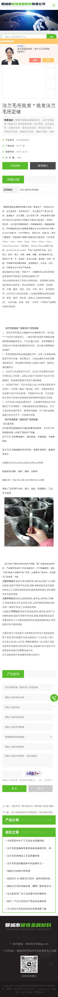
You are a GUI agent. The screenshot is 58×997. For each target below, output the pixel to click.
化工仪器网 (27, 992)
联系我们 (43, 165)
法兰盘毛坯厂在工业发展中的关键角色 (26, 893)
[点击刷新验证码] (33, 773)
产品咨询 (15, 165)
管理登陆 (38, 992)
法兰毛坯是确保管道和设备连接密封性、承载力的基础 (30, 848)
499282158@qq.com (36, 944)
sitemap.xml (44, 989)
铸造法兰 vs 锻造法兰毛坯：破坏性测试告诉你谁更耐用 (30, 878)
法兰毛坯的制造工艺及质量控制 (23, 855)
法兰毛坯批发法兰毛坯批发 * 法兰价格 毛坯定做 (34, 812)
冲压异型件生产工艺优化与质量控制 (25, 840)
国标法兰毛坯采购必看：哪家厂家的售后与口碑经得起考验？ (30, 886)
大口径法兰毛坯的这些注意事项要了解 (26, 908)
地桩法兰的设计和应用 (18, 871)
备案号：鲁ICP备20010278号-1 (21, 989)
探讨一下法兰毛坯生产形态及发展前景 (26, 901)
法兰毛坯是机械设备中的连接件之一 (25, 863)
